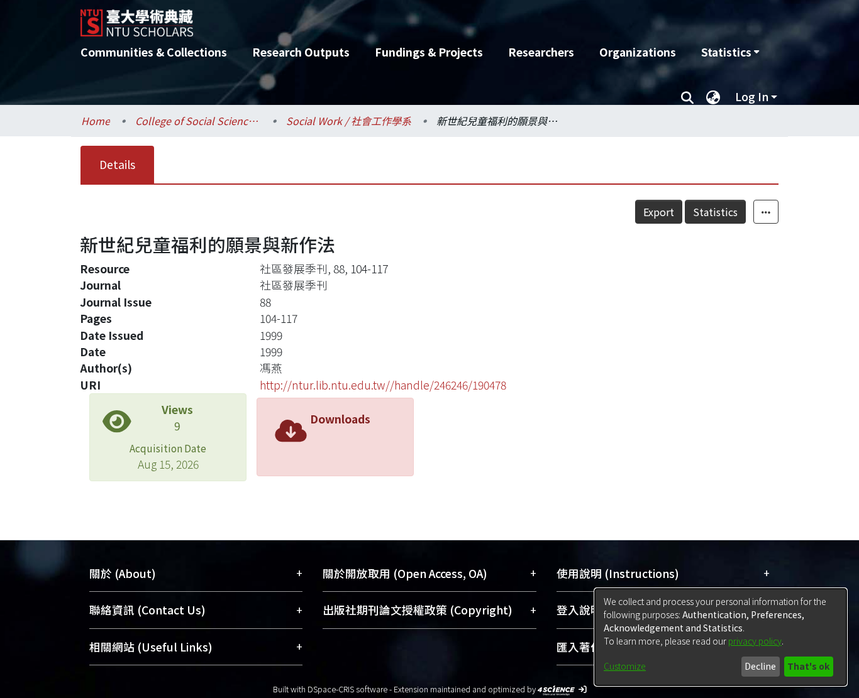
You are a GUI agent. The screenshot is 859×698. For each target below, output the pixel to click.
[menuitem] (730, 52)
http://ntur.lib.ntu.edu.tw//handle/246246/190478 (383, 385)
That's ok (808, 666)
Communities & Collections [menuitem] (153, 52)
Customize (625, 666)
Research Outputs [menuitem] (301, 52)
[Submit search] (687, 96)
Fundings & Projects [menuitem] (429, 52)
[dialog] (720, 637)
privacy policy (755, 641)
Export (658, 211)
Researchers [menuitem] (541, 52)
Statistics (715, 211)
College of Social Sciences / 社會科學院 (198, 120)
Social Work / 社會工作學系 (348, 120)
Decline (760, 666)
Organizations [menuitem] (637, 52)
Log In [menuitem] (751, 96)
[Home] (361, 18)
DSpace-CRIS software (347, 689)
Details (117, 164)
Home (95, 120)
